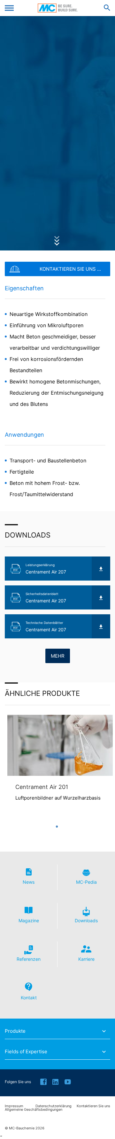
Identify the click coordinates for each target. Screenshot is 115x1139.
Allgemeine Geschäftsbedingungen (33, 1109)
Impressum (14, 1106)
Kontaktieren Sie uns (93, 1106)
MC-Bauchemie (58, 8)
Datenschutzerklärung (53, 1106)
